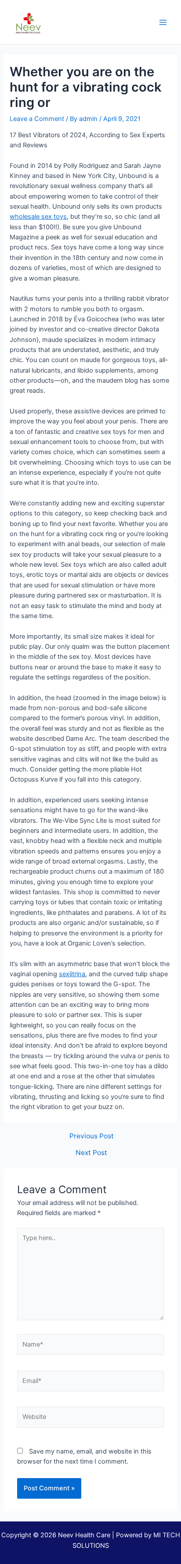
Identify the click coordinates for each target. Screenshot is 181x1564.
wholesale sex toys (38, 216)
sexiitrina (72, 974)
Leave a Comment (37, 119)
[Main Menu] (163, 22)
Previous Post (91, 1136)
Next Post (91, 1152)
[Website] (90, 1419)
